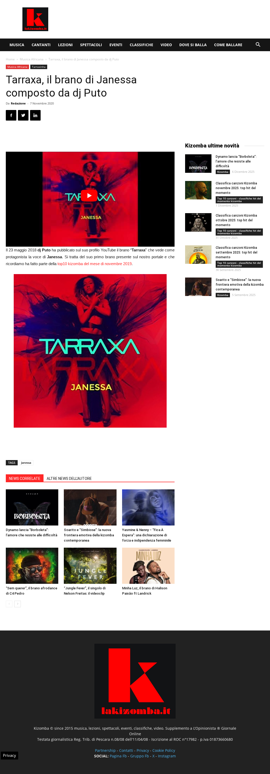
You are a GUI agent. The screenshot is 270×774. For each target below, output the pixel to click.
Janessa (26, 463)
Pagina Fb (118, 755)
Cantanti (41, 44)
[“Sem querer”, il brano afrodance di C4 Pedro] (32, 566)
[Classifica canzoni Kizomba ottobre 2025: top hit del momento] (198, 222)
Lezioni (65, 44)
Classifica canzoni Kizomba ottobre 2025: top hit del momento (236, 220)
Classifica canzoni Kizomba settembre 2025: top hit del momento (236, 252)
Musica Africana (32, 59)
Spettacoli (91, 44)
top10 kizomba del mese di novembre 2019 (94, 263)
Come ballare (228, 44)
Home (10, 59)
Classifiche (141, 44)
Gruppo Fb (139, 755)
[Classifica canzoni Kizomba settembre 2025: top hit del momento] (198, 254)
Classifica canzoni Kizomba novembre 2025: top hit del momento (236, 188)
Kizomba (222, 172)
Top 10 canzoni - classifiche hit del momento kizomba (239, 200)
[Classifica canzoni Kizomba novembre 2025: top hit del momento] (198, 190)
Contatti (126, 750)
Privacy (143, 750)
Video (166, 44)
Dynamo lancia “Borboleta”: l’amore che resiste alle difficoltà (236, 161)
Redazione (18, 103)
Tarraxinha (39, 67)
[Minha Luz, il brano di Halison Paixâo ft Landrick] (148, 566)
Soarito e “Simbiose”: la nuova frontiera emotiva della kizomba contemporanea (89, 535)
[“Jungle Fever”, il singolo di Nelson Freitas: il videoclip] (90, 566)
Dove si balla (193, 44)
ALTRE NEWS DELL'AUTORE (69, 478)
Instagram (167, 755)
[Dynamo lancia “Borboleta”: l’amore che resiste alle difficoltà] (32, 507)
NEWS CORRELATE (24, 478)
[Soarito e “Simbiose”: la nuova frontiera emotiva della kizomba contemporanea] (90, 507)
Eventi (115, 44)
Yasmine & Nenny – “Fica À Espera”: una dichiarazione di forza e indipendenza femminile (146, 535)
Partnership (105, 750)
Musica (16, 44)
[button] (258, 45)
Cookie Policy (163, 750)
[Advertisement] (168, 19)
